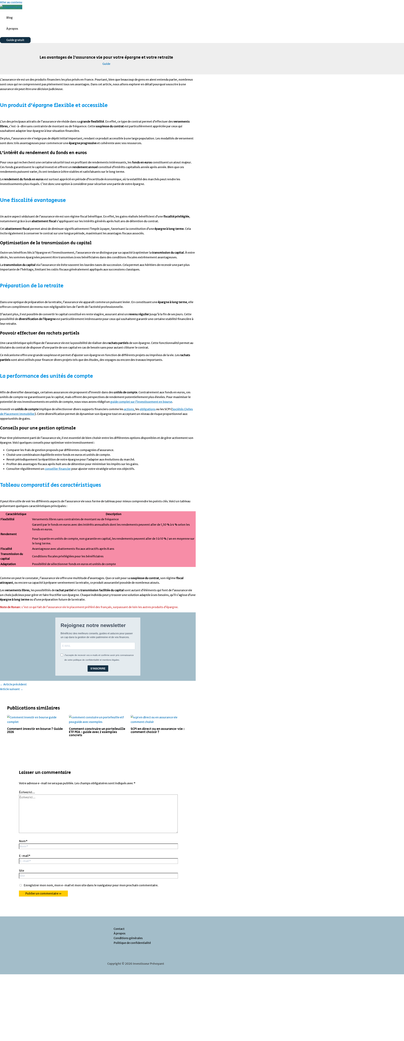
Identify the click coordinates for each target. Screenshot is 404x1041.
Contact (119, 929)
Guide (106, 64)
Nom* (23, 841)
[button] (15, 40)
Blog (9, 17)
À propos (12, 28)
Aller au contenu (11, 2)
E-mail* (24, 856)
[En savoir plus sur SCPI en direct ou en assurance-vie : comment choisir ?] (160, 722)
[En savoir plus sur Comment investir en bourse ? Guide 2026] (36, 722)
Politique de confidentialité (132, 943)
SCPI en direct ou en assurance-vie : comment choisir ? (158, 730)
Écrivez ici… (27, 792)
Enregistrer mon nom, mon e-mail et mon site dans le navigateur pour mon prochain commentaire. (91, 885)
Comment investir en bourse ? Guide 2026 (35, 730)
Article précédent (13, 684)
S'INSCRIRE (97, 668)
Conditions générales (128, 938)
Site (21, 870)
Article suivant (11, 689)
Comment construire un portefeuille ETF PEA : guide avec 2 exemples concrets (97, 732)
